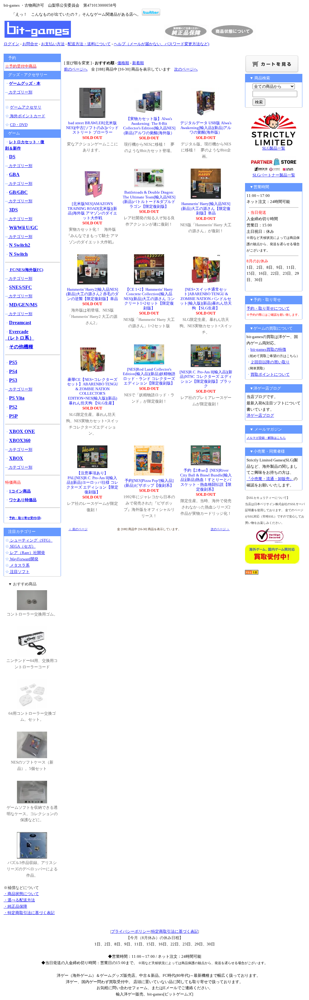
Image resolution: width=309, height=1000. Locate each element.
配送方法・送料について (89, 44)
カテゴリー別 (20, 92)
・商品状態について (21, 893)
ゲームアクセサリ (25, 107)
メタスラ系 (19, 565)
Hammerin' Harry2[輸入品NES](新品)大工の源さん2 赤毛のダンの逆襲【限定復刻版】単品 (92, 294)
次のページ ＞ (220, 529)
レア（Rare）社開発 (27, 552)
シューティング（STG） (31, 540)
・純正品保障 (15, 906)
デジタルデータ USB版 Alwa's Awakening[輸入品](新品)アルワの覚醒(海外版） (205, 127)
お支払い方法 (53, 44)
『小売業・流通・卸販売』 (270, 478)
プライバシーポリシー (130, 931)
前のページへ (76, 69)
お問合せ (30, 44)
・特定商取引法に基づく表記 (29, 912)
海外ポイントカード (27, 116)
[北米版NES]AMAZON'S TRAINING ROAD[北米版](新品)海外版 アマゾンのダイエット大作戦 (92, 210)
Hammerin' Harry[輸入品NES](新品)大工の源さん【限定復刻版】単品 (206, 208)
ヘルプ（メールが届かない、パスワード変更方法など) (161, 44)
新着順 (138, 63)
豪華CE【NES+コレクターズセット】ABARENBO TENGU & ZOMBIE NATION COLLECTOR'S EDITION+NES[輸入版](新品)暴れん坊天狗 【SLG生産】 (92, 391)
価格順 (123, 63)
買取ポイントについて (270, 374)
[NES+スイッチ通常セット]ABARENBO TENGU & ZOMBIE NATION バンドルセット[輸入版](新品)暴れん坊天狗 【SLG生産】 (206, 298)
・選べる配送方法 (19, 900)
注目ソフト (19, 571)
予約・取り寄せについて (268, 308)
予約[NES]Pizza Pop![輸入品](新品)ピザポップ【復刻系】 (149, 483)
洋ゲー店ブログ (260, 415)
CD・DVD (18, 124)
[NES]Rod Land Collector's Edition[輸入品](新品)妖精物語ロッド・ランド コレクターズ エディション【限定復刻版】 (149, 376)
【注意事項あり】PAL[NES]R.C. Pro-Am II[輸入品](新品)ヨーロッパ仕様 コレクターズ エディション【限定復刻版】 (92, 482)
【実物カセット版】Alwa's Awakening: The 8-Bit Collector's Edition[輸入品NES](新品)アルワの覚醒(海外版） (149, 125)
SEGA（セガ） (22, 546)
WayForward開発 (23, 559)
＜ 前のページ (78, 529)
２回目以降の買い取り (270, 362)
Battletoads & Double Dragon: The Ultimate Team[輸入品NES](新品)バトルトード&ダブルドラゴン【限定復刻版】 (149, 199)
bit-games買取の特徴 (268, 349)
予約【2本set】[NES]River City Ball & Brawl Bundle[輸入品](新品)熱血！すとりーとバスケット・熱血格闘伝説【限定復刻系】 (206, 479)
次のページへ (186, 69)
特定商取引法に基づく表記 (174, 931)
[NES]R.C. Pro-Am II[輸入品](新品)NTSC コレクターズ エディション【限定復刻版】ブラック (206, 379)
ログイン (11, 44)
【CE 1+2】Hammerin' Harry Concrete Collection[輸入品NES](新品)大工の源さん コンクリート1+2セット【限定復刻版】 (149, 298)
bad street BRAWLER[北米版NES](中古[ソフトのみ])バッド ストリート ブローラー (92, 127)
